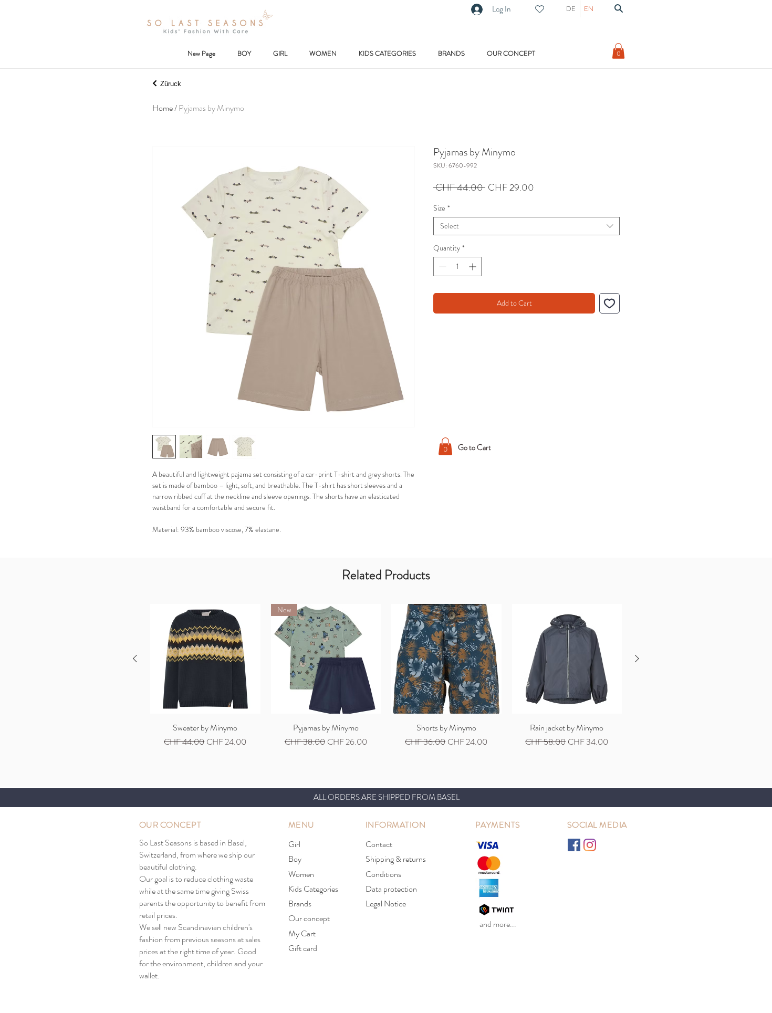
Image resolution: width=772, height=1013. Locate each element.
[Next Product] (637, 658)
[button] (387, 53)
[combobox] (526, 226)
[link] (618, 51)
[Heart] (539, 9)
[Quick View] (205, 659)
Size (441, 208)
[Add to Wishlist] (609, 303)
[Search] (618, 8)
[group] (386, 676)
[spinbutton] (457, 266)
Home (162, 108)
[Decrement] (441, 266)
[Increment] (473, 266)
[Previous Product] (135, 658)
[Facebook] (574, 845)
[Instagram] (589, 845)
